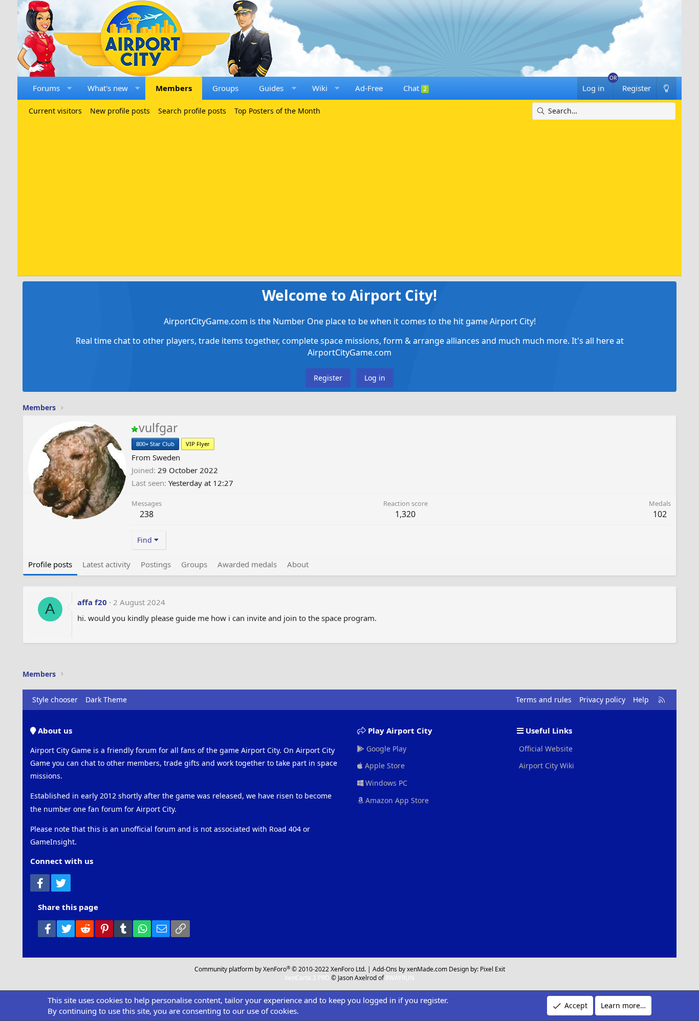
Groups (225, 88)
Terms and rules (544, 699)
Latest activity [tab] (106, 564)
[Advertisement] (349, 196)
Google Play (385, 748)
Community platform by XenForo (280, 969)
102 (660, 514)
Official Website (545, 748)
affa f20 (92, 602)
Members (174, 88)
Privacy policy (602, 699)
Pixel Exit (492, 969)
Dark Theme (106, 699)
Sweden (166, 457)
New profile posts (120, 111)
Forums (46, 88)
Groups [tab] (194, 564)
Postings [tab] (156, 564)
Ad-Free (369, 88)
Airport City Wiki (545, 765)
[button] (69, 88)
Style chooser (55, 699)
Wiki (319, 88)
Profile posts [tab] (50, 564)
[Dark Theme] (666, 88)
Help (641, 699)
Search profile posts (192, 111)
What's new (108, 88)
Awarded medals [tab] (247, 564)
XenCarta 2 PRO (307, 977)
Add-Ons (385, 969)
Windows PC (385, 783)
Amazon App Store (396, 800)
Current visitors (55, 111)
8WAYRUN (399, 977)
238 (147, 514)
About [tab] (298, 564)
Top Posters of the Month (277, 111)
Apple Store (384, 765)
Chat (415, 88)
